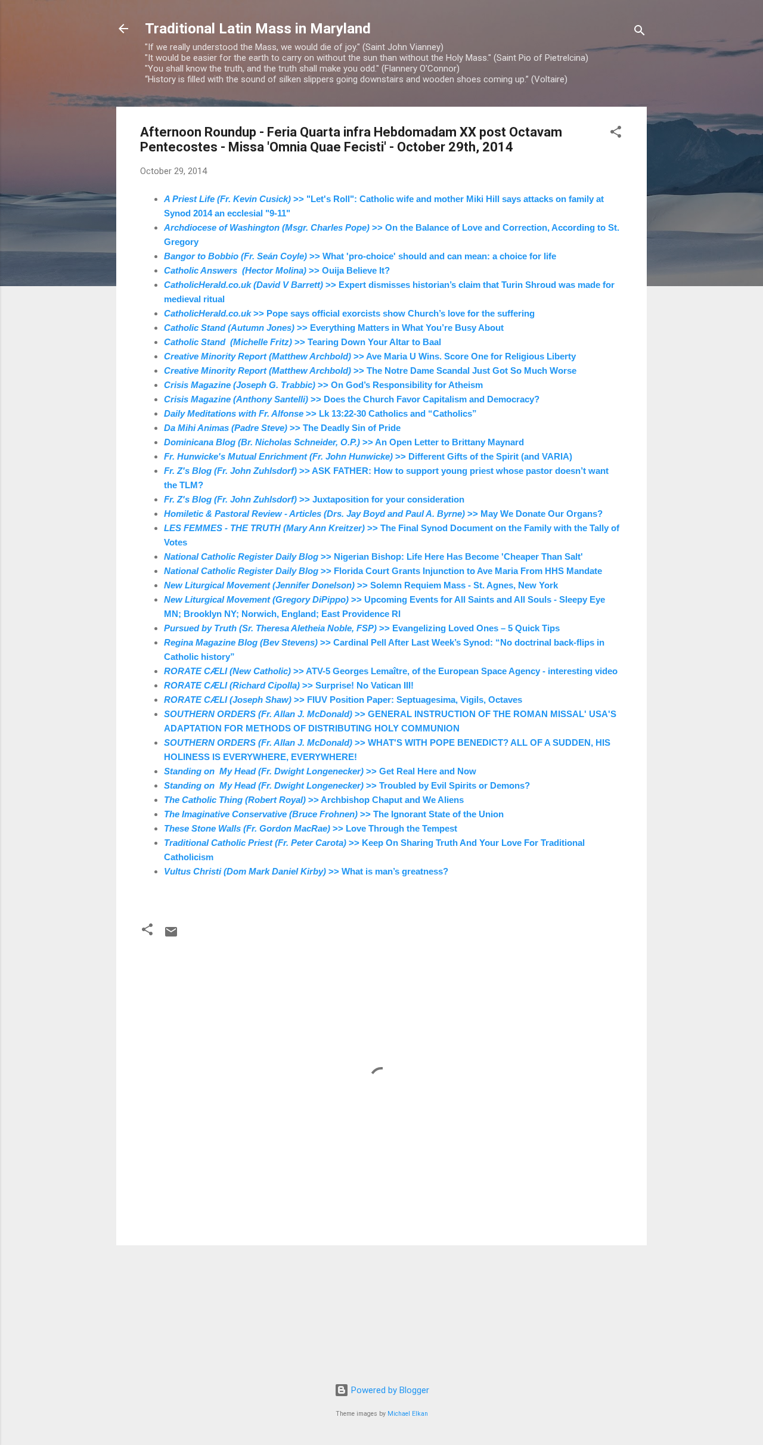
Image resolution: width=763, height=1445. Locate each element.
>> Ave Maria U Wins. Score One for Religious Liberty (370, 356)
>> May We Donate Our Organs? (383, 513)
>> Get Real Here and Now (320, 771)
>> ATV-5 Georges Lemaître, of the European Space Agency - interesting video (391, 671)
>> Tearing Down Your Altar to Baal (302, 342)
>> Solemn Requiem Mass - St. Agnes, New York (361, 585)
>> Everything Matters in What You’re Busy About (334, 328)
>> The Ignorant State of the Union (334, 814)
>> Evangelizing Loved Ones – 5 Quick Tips (362, 628)
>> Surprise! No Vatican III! (289, 685)
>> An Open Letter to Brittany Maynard (344, 442)
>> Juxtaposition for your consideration (314, 499)
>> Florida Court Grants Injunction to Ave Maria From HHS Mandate (383, 571)
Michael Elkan (407, 1414)
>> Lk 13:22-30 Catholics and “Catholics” (320, 413)
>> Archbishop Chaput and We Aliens (314, 800)
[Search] (639, 32)
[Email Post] (171, 936)
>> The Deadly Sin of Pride (282, 428)
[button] (616, 134)
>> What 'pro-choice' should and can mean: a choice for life (360, 256)
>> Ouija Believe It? (277, 270)
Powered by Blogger (389, 1390)
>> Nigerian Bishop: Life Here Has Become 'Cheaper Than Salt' (373, 556)
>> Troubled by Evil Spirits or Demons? (347, 785)
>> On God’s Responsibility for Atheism (323, 385)
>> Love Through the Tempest (310, 828)
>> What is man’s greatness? (306, 871)
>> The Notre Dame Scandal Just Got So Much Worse (370, 370)
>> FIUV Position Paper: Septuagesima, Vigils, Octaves (343, 699)
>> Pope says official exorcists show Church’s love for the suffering (349, 313)
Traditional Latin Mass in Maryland (258, 28)
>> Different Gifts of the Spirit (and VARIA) (368, 456)
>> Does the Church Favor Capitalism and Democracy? (351, 399)
